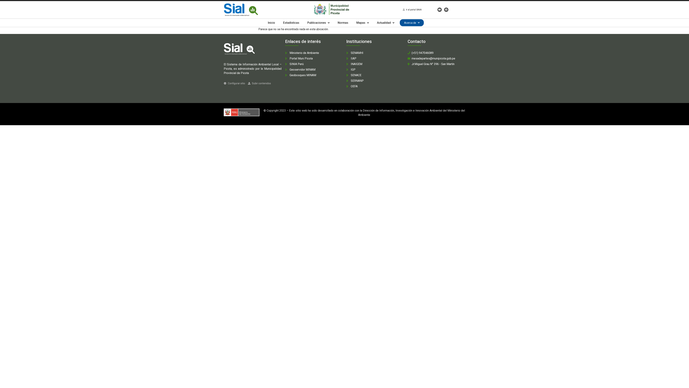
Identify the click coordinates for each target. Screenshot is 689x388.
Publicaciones (316, 22)
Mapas (360, 22)
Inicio (271, 22)
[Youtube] (439, 10)
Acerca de (410, 22)
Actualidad (384, 22)
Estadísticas (291, 22)
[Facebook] (446, 10)
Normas (343, 22)
